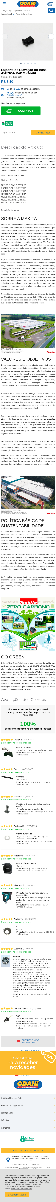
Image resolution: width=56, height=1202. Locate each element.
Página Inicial (6, 14)
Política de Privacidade (21, 1188)
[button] (21, 63)
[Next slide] (51, 36)
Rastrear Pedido (16, 1098)
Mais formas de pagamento (13, 103)
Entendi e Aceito (17, 1194)
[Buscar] (51, 10)
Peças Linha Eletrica (23, 14)
